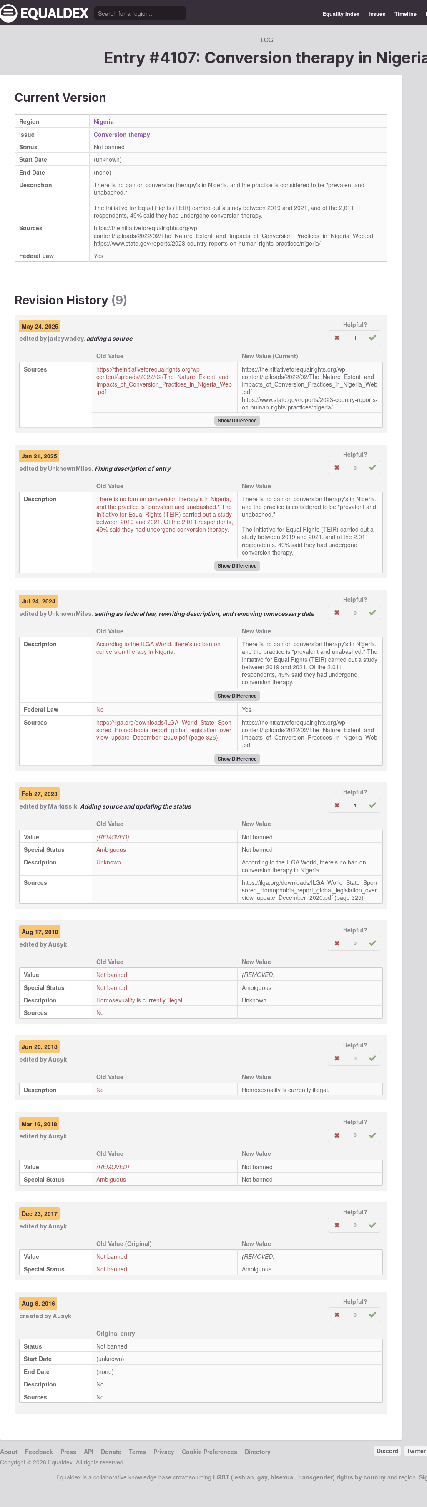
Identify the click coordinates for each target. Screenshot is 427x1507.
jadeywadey (65, 338)
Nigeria (104, 121)
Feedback (39, 1451)
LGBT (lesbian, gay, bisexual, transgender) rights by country (299, 1477)
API (88, 1451)
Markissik (62, 806)
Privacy (163, 1451)
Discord (388, 1451)
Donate (111, 1451)
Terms (137, 1451)
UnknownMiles (70, 468)
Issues (377, 14)
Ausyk (57, 944)
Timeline (405, 14)
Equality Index (341, 14)
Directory (258, 1451)
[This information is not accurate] (337, 337)
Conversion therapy (122, 134)
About (9, 1451)
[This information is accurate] (372, 337)
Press (68, 1451)
